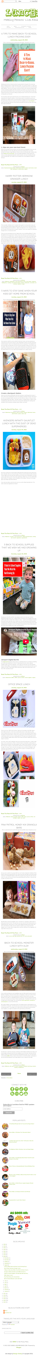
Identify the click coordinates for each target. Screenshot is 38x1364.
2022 (4, 1249)
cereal (10, 936)
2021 (4, 1251)
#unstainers (13, 412)
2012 (4, 1302)
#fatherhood (18, 167)
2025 (4, 1244)
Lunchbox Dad (8, 1312)
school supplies (28, 677)
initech (12, 816)
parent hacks (15, 413)
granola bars (20, 936)
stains (22, 413)
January (6, 1291)
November (7, 1259)
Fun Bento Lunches (26, 26)
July (6, 1280)
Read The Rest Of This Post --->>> (11, 164)
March (6, 1287)
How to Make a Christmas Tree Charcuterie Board (19, 1132)
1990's (16, 677)
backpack (21, 1066)
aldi (10, 1066)
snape (23, 283)
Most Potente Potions (16, 282)
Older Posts (32, 1074)
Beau (6, 1310)
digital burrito (6, 661)
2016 (4, 1295)
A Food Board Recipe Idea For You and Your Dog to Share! (21, 1123)
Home (8, 26)
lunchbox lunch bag (27, 1066)
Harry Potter (28, 281)
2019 (4, 1254)
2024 (4, 1246)
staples (25, 169)
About (15, 26)
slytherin (19, 283)
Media (30, 27)
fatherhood (30, 412)
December (7, 1257)
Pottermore (27, 282)
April (6, 1286)
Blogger (18, 1347)
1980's (12, 677)
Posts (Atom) (9, 1077)
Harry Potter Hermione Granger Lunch (19, 177)
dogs (15, 936)
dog (13, 936)
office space (24, 816)
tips (25, 413)
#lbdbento (7, 281)
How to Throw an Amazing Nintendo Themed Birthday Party (22, 1166)
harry (25, 281)
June (6, 1282)
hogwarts (34, 281)
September (7, 1263)
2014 (4, 1298)
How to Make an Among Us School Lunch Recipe (19, 1191)
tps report (23, 817)
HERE (8, 1055)
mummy (16, 1067)
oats (26, 936)
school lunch (21, 169)
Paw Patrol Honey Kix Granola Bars (19, 826)
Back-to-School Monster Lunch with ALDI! (19, 944)
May (6, 1284)
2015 (4, 1296)
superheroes (24, 537)
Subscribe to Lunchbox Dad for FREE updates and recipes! (18, 1105)
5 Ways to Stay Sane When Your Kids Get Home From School (19, 292)
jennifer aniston (17, 816)
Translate (13, 1324)
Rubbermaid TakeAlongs (9, 153)
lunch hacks (31, 167)
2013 (4, 1300)
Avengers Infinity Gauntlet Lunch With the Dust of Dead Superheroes (19, 423)
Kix (23, 936)
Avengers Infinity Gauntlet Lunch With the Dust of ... (15, 1271)
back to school (25, 167)
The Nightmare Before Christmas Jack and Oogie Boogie (21, 1149)
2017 (4, 1293)
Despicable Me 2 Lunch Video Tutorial (17, 1200)
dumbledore (12, 281)
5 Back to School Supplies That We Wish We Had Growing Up (19, 547)
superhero (19, 537)
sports (19, 413)
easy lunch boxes (19, 281)
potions (22, 282)
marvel (14, 537)
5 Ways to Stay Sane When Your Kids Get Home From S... (16, 1269)
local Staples (31, 100)
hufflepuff (4, 282)
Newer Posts (6, 1074)
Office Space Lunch (19, 684)
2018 (4, 1256)
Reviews (9, 27)
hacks (34, 412)
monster (34, 1066)
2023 (4, 1247)
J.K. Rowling (8, 282)
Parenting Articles (19, 27)
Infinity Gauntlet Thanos (27, 536)
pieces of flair (30, 816)
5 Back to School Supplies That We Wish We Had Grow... (16, 1273)
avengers (12, 536)
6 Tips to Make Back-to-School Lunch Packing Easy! (19, 35)
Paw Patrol (29, 936)
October (6, 1261)
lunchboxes (15, 169)
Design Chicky (17, 1353)
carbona (25, 412)
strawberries (21, 1067)
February (7, 1289)
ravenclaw (32, 282)
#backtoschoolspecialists (9, 167)
